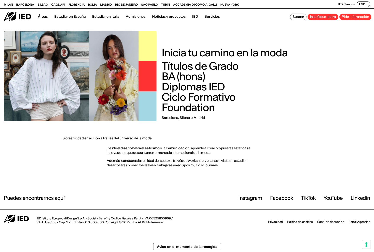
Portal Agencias (359, 222)
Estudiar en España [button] (70, 16)
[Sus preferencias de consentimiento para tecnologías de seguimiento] (366, 244)
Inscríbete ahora (323, 16)
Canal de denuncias (330, 222)
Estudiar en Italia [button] (105, 16)
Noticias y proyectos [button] (169, 16)
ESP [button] (362, 4)
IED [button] (195, 16)
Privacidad (275, 222)
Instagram (250, 198)
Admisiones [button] (136, 16)
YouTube (333, 198)
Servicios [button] (212, 16)
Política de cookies (300, 222)
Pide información (355, 16)
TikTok (308, 198)
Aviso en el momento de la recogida (187, 246)
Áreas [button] (43, 16)
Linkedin (360, 198)
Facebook (281, 198)
